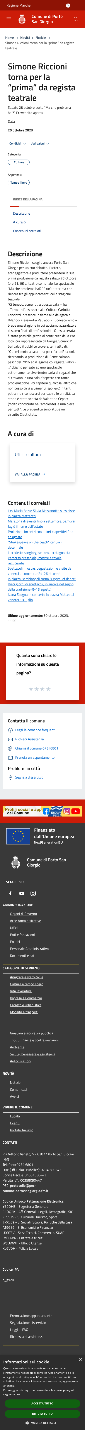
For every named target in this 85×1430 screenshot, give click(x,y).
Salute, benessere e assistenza (32, 1054)
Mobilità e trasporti (24, 1012)
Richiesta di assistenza (27, 1336)
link (18, 1394)
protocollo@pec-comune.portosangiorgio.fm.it (25, 1188)
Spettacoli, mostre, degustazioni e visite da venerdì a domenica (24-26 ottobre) (39, 571)
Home (9, 37)
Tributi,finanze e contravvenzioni (34, 1040)
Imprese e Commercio (26, 998)
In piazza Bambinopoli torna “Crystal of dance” (42, 578)
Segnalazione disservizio (28, 1322)
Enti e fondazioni (22, 934)
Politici (15, 941)
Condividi (15, 143)
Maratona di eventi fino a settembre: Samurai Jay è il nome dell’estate (41, 524)
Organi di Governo (23, 913)
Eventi (15, 1123)
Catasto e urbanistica (25, 1005)
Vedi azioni (38, 143)
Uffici (14, 927)
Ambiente (17, 1047)
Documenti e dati (22, 955)
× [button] (80, 1359)
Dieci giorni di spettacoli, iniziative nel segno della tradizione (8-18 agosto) (40, 586)
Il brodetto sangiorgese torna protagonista (39, 552)
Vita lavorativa (21, 991)
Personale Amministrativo (29, 948)
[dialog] (42, 1392)
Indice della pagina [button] (27, 199)
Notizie (41, 37)
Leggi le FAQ (19, 1329)
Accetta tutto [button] (42, 1403)
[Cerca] (75, 19)
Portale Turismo (21, 1130)
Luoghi (15, 1116)
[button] (42, 1423)
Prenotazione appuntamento (31, 1315)
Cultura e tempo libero (26, 984)
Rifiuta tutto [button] (42, 1414)
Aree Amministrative (25, 920)
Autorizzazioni (20, 1061)
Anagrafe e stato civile (26, 977)
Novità (25, 37)
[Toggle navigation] (8, 18)
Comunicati (18, 1089)
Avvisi (14, 1096)
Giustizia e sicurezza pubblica (31, 1033)
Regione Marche (19, 5)
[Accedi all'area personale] (68, 5)
